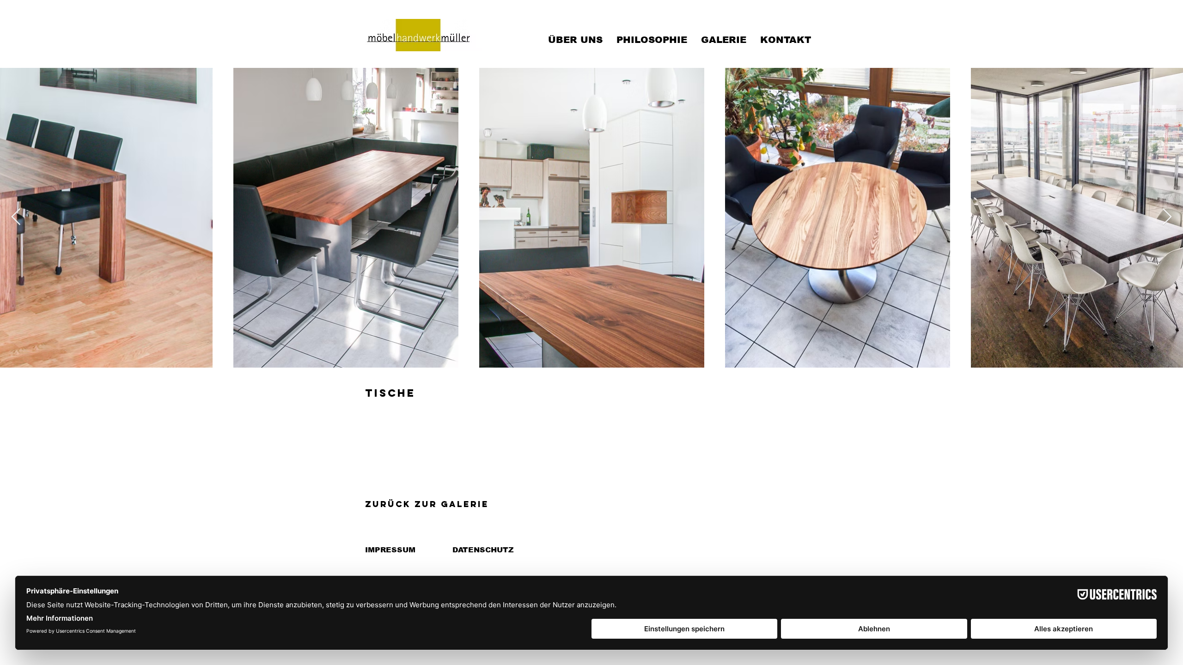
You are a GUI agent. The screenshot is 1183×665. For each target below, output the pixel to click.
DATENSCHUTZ (483, 550)
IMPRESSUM (390, 550)
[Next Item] (1167, 217)
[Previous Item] (16, 217)
